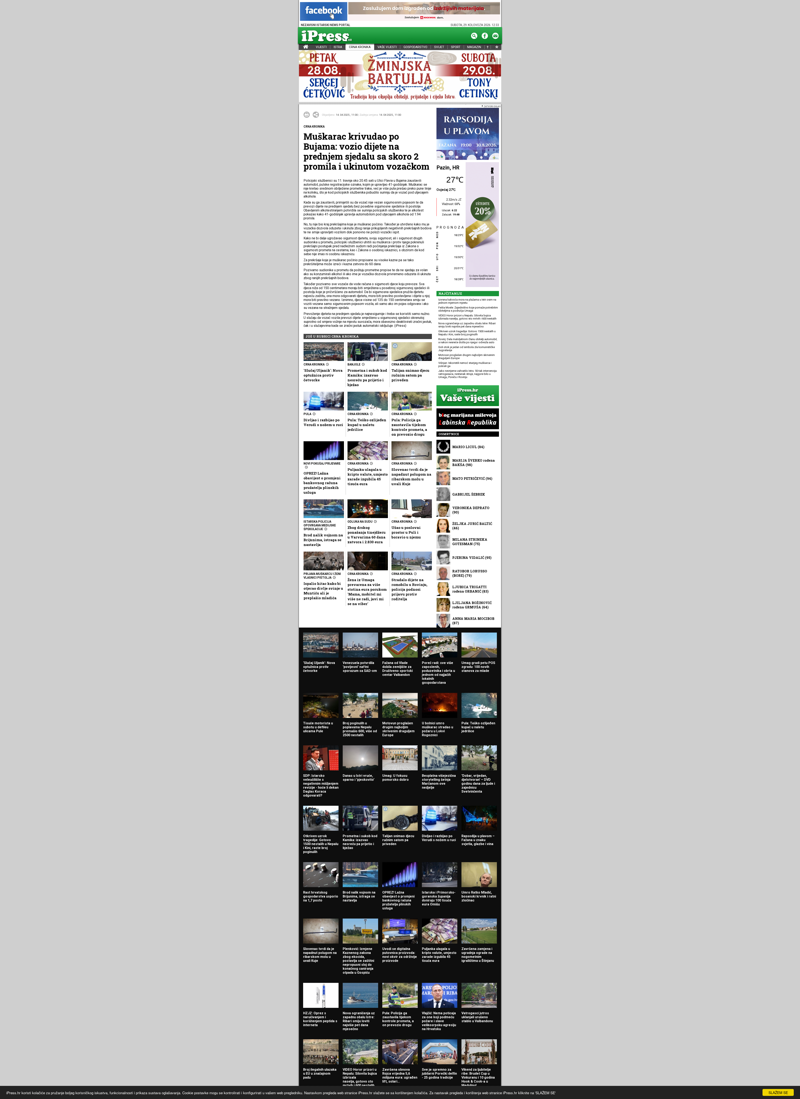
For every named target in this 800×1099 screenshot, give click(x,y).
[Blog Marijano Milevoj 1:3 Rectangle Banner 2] (467, 419)
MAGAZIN (474, 47)
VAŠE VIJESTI (387, 47)
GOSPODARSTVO (415, 47)
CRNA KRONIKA (360, 47)
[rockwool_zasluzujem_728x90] (424, 11)
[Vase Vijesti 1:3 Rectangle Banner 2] (467, 396)
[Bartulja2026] (400, 76)
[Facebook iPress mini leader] (323, 11)
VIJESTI (321, 47)
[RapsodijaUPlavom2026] (467, 134)
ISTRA (338, 47)
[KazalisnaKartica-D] (481, 225)
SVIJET (439, 47)
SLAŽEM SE (778, 1092)
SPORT (455, 47)
